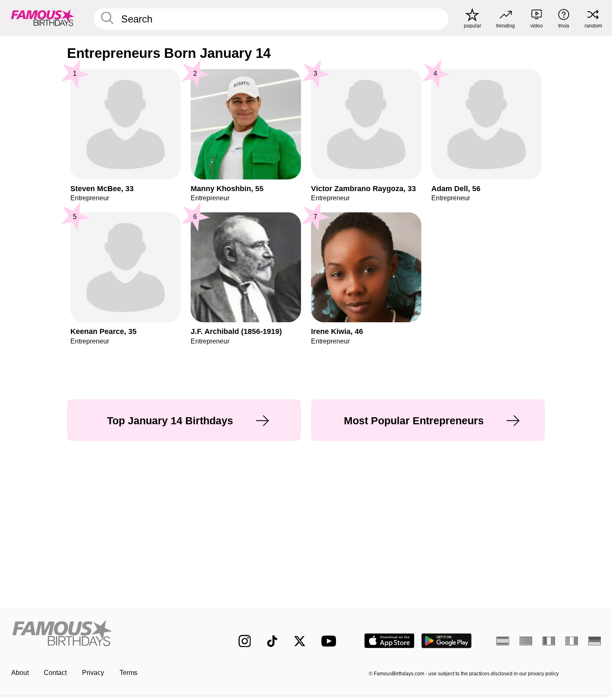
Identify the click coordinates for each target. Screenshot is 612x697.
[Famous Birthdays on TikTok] (272, 641)
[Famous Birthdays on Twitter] (300, 641)
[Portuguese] (526, 641)
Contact (55, 672)
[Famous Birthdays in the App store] (389, 640)
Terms (128, 672)
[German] (594, 641)
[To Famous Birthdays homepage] (42, 18)
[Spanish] (502, 641)
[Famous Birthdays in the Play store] (446, 640)
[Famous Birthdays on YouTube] (330, 641)
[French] (548, 641)
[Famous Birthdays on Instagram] (245, 641)
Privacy (93, 672)
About (20, 672)
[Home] (107, 634)
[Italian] (571, 641)
